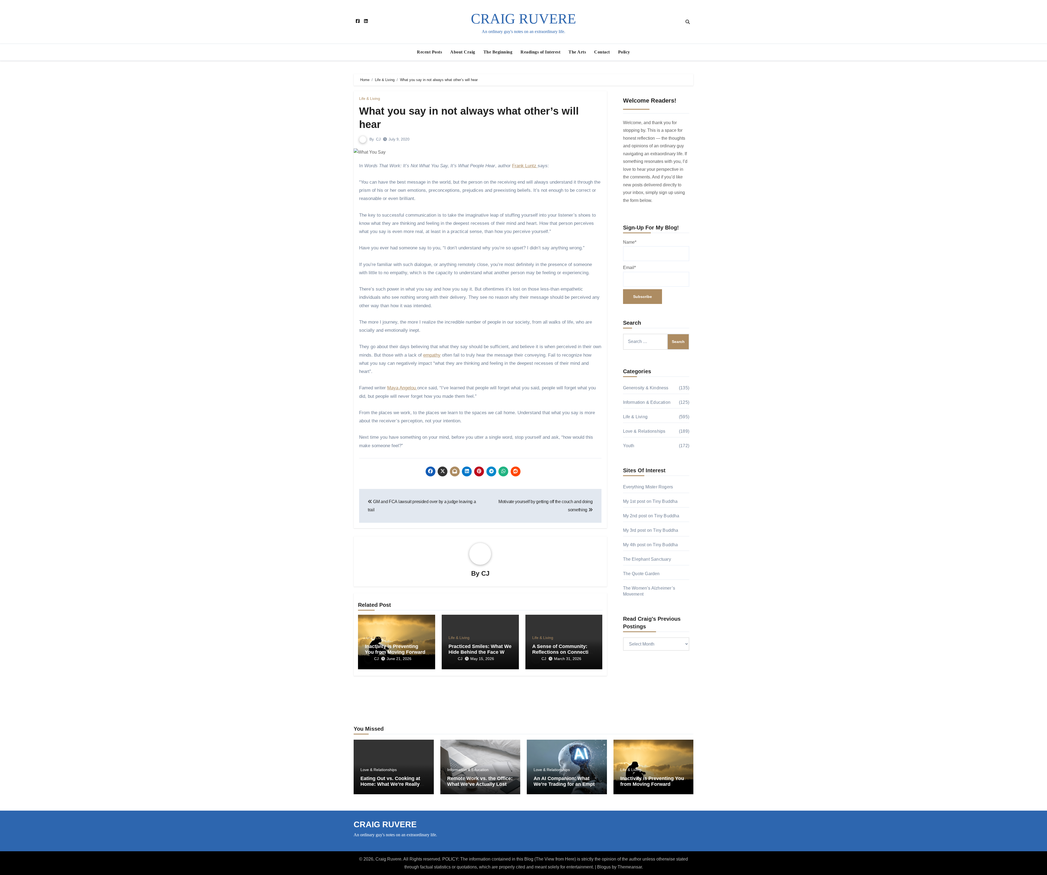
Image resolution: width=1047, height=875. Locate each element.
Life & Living (369, 98)
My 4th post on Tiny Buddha (650, 544)
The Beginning (498, 52)
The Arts (577, 52)
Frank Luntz (525, 165)
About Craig (462, 52)
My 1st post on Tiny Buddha (650, 501)
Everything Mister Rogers (648, 487)
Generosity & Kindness (646, 388)
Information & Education (647, 402)
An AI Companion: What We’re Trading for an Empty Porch (565, 784)
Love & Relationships (644, 431)
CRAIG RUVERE (523, 18)
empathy (432, 355)
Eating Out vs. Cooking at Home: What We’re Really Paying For (390, 784)
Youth (628, 445)
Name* (629, 242)
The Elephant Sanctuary (647, 559)
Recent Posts (429, 52)
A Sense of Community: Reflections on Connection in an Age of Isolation (563, 652)
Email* (629, 267)
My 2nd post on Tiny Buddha (651, 515)
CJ (378, 139)
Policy (624, 52)
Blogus (604, 867)
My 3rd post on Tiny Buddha (650, 530)
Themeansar (630, 867)
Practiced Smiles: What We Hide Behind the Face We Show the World (480, 652)
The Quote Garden (641, 573)
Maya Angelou (402, 387)
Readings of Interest (540, 52)
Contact (602, 52)
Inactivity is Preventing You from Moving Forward (395, 649)
